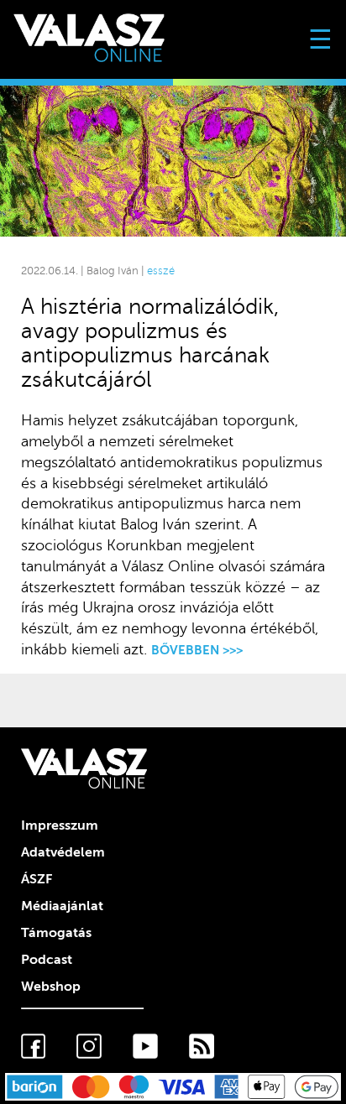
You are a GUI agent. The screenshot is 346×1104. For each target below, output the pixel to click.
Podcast (46, 959)
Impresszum (59, 825)
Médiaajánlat (62, 906)
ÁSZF (36, 879)
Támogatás (56, 932)
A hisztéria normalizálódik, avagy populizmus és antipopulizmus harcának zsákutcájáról (150, 343)
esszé (161, 271)
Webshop (51, 986)
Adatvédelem (63, 852)
